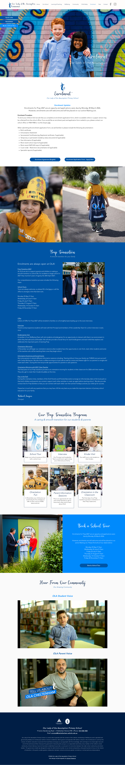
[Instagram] (115, 4)
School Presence (71, 758)
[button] (9, 17)
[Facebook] (110, 4)
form (50, 289)
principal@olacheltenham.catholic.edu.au (64, 733)
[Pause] (20, 646)
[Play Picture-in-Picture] (102, 646)
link (49, 123)
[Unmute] (23, 646)
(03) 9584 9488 (83, 731)
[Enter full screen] (105, 646)
